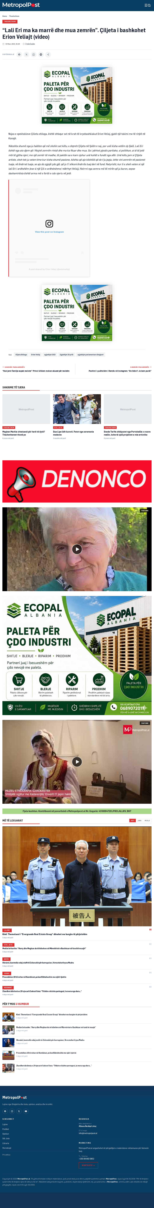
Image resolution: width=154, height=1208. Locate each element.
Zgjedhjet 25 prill (66, 354)
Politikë (5, 1129)
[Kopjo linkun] (48, 54)
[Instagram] (12, 1111)
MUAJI (147, 820)
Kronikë (8, 988)
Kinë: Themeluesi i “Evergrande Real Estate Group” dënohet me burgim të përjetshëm (44, 934)
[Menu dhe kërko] (145, 5)
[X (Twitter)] (19, 1111)
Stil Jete (58, 427)
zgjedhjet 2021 (49, 354)
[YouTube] (26, 1111)
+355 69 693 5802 (86, 1159)
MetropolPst (14, 1097)
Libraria (5, 1143)
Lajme (7, 930)
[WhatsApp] (34, 54)
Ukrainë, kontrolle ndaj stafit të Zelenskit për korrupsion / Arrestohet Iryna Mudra (38, 962)
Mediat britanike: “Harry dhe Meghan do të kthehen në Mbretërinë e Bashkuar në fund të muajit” (44, 948)
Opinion (5, 1134)
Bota (6, 959)
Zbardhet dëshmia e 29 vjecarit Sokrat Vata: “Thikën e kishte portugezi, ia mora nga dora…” (42, 991)
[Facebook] (19, 54)
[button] (77, 549)
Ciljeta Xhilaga (21, 354)
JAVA (139, 820)
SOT (132, 820)
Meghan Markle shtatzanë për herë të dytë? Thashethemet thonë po (23, 433)
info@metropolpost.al (88, 1133)
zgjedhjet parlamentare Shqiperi (90, 354)
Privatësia (6, 1155)
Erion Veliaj (35, 354)
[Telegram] (41, 54)
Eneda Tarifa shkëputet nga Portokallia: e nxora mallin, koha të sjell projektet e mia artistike (127, 433)
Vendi (6, 973)
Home (4, 16)
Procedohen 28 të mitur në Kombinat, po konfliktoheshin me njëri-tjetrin (34, 977)
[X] (26, 54)
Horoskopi (6, 1148)
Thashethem (14, 16)
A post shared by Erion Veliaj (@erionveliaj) (49, 269)
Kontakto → (88, 1165)
